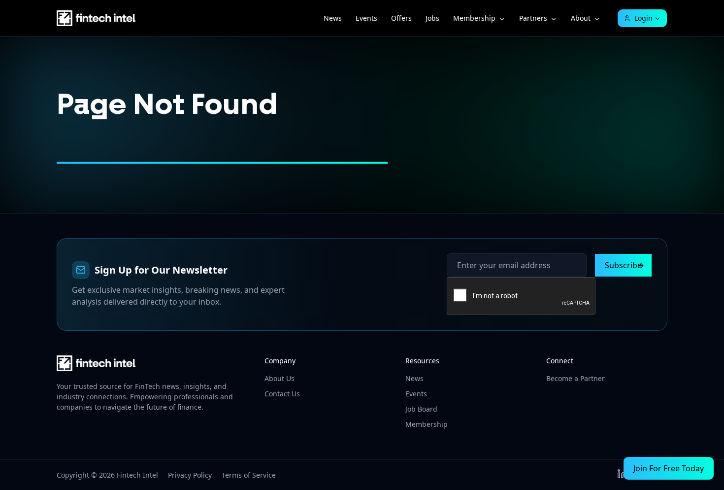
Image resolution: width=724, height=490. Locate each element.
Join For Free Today (668, 468)
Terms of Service (249, 475)
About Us (279, 378)
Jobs (432, 18)
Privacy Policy (190, 475)
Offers (401, 18)
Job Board (421, 409)
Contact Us (282, 393)
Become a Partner (575, 378)
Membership (474, 18)
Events (366, 18)
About (581, 18)
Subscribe (623, 265)
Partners (533, 18)
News (333, 18)
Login (643, 18)
